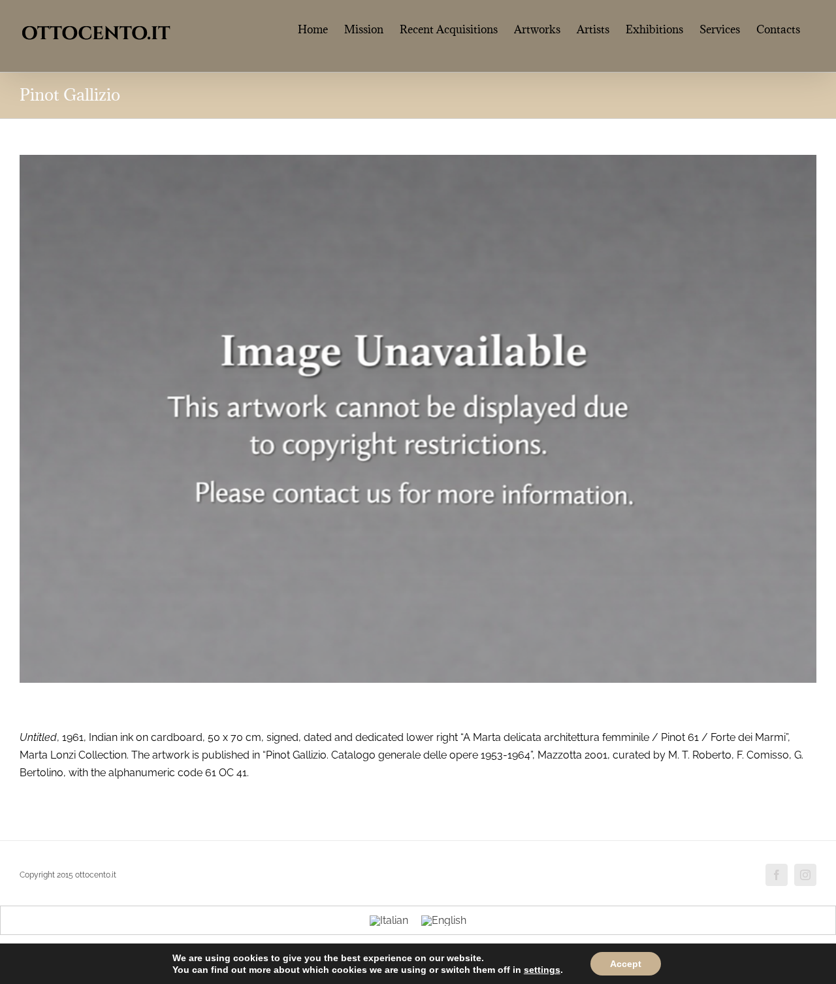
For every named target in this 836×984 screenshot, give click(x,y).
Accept (625, 964)
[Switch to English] (444, 920)
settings (542, 969)
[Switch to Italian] (389, 920)
